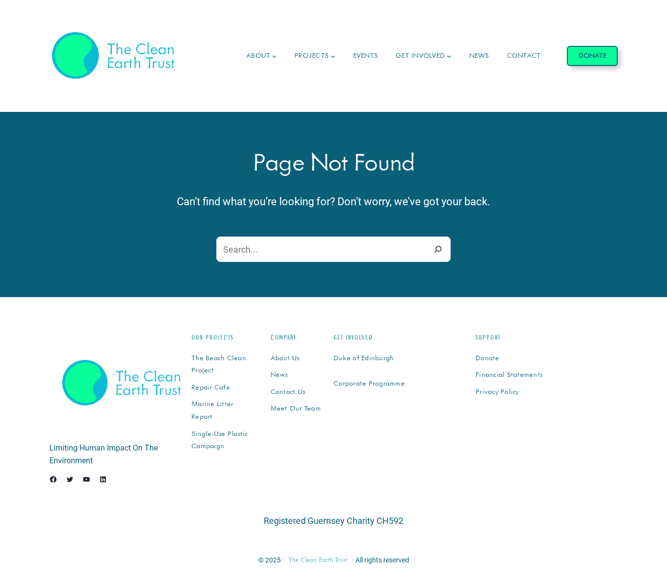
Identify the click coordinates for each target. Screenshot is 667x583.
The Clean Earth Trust (318, 560)
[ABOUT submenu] (274, 56)
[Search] (438, 249)
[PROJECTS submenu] (333, 56)
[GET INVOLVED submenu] (449, 56)
